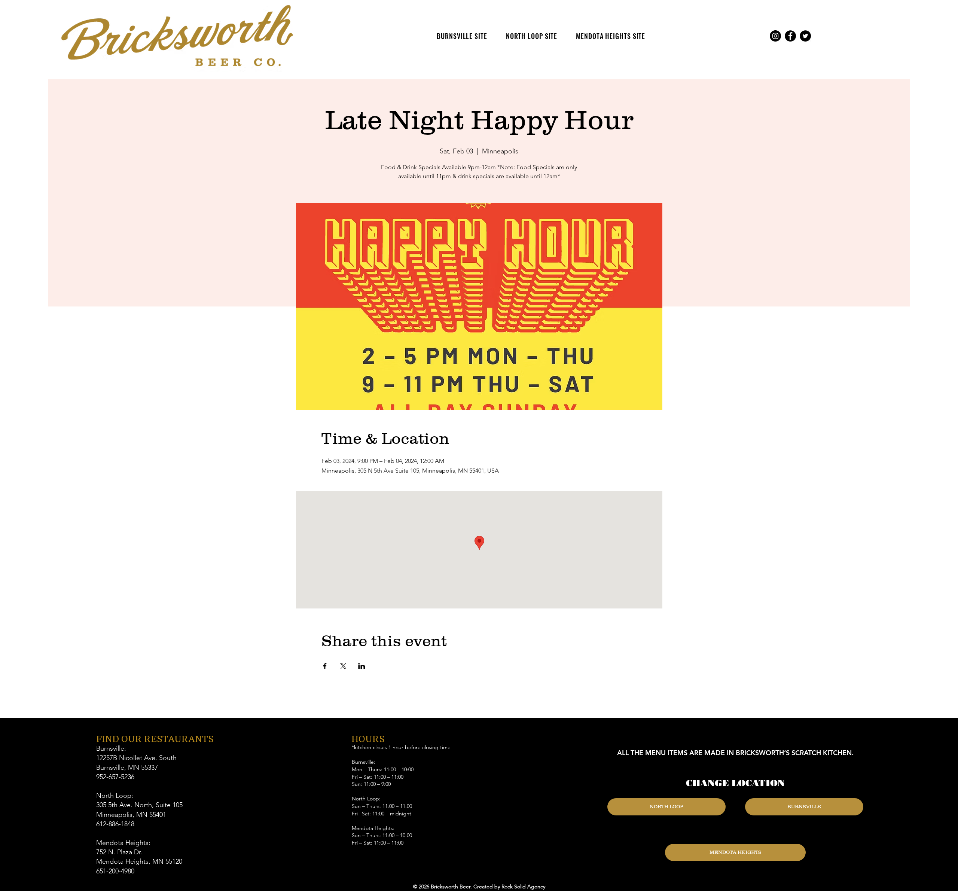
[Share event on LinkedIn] (361, 666)
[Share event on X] (343, 666)
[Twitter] (805, 36)
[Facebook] (790, 36)
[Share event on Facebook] (325, 666)
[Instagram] (775, 36)
